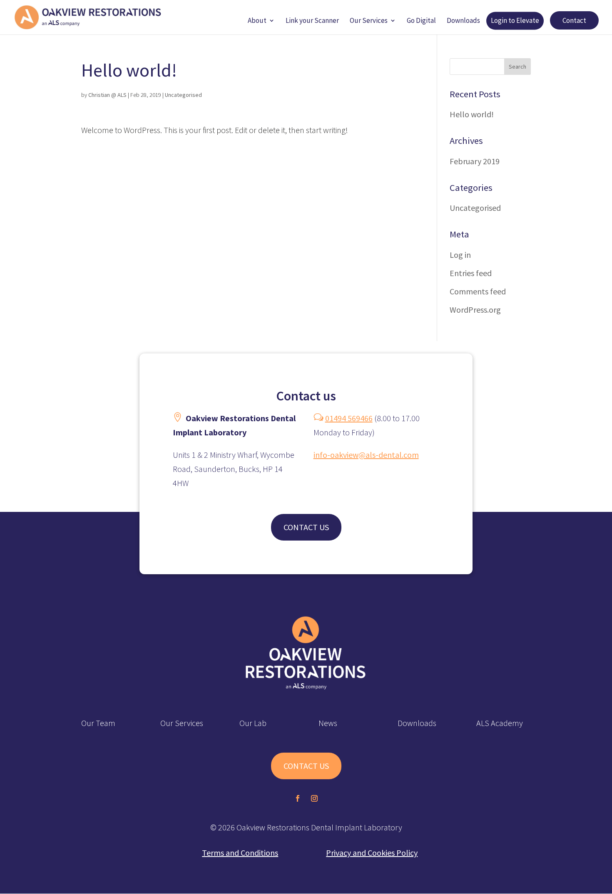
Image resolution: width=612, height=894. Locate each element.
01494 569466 (349, 418)
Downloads (463, 21)
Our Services (369, 21)
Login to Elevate (515, 21)
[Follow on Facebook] (297, 798)
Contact (574, 20)
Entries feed (471, 273)
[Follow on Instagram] (314, 798)
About (257, 21)
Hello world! (472, 114)
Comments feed (478, 291)
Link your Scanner (312, 21)
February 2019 (475, 161)
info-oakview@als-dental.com (366, 454)
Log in (460, 254)
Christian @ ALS (107, 95)
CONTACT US (306, 527)
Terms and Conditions (240, 852)
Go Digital (421, 21)
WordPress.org (475, 309)
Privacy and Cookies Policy (372, 852)
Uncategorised (183, 95)
